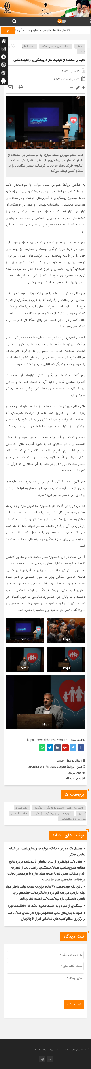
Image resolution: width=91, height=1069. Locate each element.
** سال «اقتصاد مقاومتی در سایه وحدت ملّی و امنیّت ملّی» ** (38, 30)
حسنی (60, 760)
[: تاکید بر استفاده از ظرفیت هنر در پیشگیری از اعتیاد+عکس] (10, 87)
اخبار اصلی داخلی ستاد (55, 46)
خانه (80, 46)
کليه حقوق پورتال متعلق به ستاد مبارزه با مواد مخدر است (60, 1050)
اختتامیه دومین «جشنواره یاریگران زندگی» (59, 807)
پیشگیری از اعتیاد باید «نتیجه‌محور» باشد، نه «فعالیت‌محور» (45, 906)
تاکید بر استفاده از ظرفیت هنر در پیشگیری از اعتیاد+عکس (49, 60)
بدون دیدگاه (73, 778)
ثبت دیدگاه (74, 1004)
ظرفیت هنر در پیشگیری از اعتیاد (52, 813)
